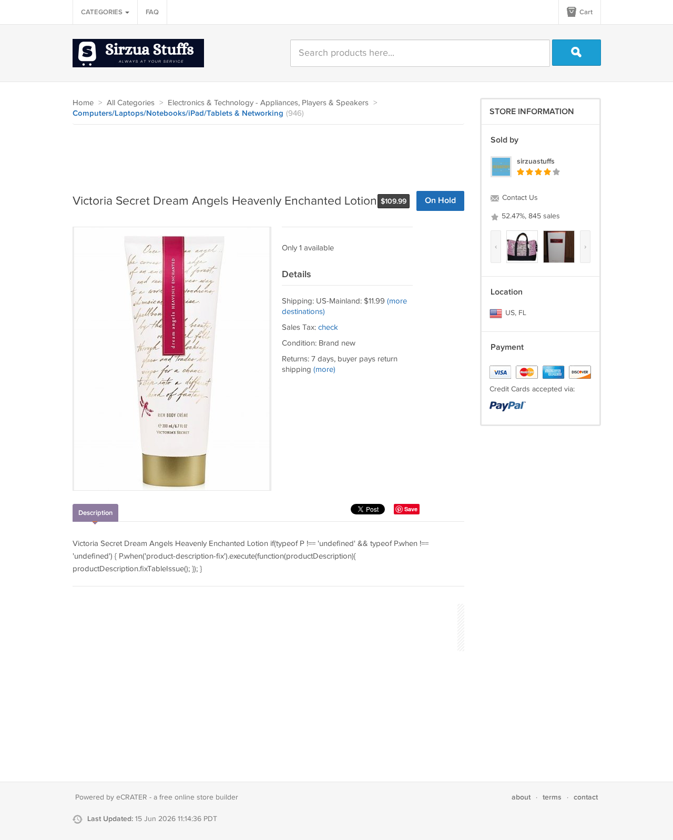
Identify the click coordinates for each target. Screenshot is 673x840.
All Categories (131, 102)
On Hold (440, 201)
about (521, 797)
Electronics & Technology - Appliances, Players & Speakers (268, 102)
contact (586, 797)
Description (95, 513)
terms (552, 797)
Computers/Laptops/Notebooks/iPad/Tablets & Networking (178, 113)
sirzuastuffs (536, 161)
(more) (324, 369)
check (328, 327)
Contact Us (519, 198)
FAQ (152, 12)
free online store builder (198, 797)
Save (410, 509)
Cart (585, 12)
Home (83, 102)
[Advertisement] (264, 153)
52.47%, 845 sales (529, 216)
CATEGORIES (102, 12)
